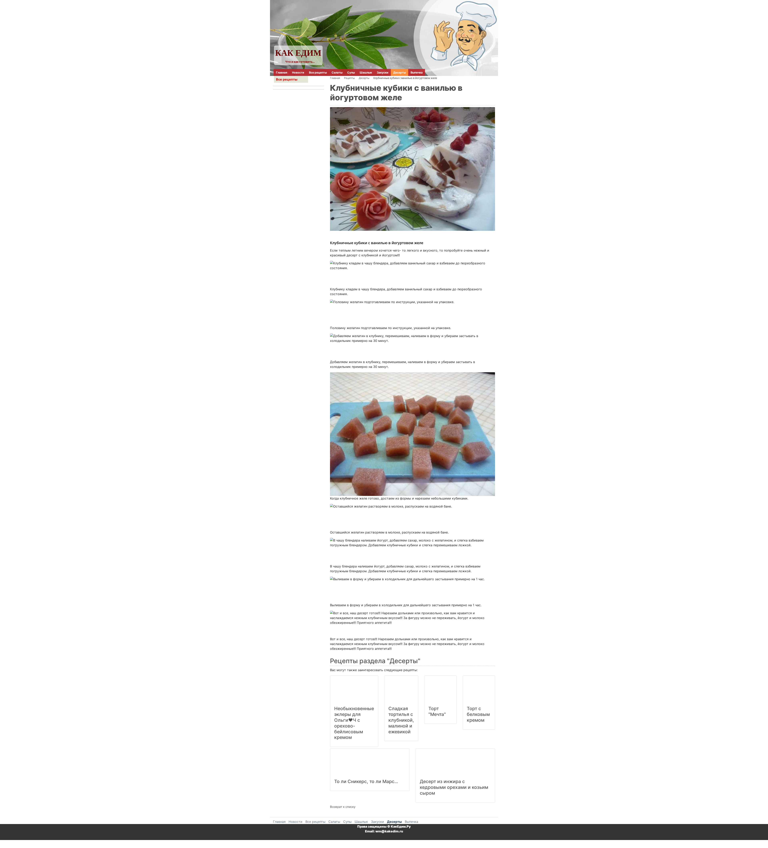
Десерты (399, 72)
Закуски (382, 72)
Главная (281, 72)
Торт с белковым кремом (478, 714)
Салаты (337, 72)
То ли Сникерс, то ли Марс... (366, 781)
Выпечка (417, 72)
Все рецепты (318, 72)
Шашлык (366, 72)
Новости (298, 72)
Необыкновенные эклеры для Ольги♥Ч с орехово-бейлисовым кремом (354, 723)
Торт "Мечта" (437, 711)
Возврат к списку (342, 807)
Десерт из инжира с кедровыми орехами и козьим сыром (454, 787)
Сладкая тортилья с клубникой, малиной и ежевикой (401, 720)
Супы (351, 72)
